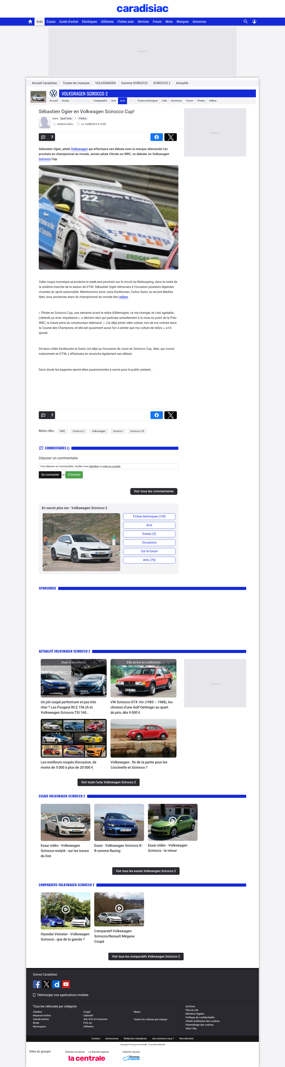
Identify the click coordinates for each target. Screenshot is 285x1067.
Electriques (89, 22)
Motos (137, 1011)
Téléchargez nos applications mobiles (62, 995)
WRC (62, 431)
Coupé (86, 1011)
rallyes (123, 297)
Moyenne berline (42, 1015)
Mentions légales (195, 1013)
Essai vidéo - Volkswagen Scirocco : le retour (167, 848)
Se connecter (50, 474)
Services (143, 22)
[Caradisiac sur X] (47, 984)
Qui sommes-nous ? (163, 1038)
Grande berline (41, 1019)
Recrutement (186, 1038)
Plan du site (192, 1010)
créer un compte (111, 466)
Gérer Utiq (191, 1028)
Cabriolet (88, 1015)
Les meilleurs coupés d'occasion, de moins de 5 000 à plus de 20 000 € (68, 764)
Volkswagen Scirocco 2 (85, 93)
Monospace (39, 1026)
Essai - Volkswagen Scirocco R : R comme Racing (118, 848)
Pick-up (87, 1022)
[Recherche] (245, 22)
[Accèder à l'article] (74, 678)
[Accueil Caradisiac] (30, 21)
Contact (96, 1038)
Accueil (54, 100)
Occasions (149, 542)
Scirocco (45, 159)
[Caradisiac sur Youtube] (66, 984)
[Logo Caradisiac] (142, 15)
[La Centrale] (87, 1061)
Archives (190, 1006)
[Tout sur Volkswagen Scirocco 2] (38, 101)
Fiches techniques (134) (149, 516)
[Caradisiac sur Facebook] (37, 984)
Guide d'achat (68, 22)
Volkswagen (79, 149)
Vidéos (213, 100)
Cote (164, 100)
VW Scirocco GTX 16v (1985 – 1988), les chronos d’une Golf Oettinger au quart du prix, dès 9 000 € (142, 707)
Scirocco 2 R (137, 431)
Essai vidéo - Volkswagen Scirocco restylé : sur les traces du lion (65, 850)
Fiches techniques (148, 100)
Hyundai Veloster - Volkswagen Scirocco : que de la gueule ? (65, 936)
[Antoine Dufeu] (44, 127)
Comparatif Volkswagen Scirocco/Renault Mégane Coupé (114, 936)
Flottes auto (125, 22)
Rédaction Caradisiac (135, 1038)
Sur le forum (149, 551)
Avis (113, 100)
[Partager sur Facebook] (157, 135)
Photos (201, 100)
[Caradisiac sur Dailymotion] (56, 984)
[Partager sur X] (171, 135)
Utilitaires (107, 22)
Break (36, 1022)
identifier (94, 466)
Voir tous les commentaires (154, 491)
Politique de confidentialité (200, 1017)
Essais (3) (149, 534)
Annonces (199, 22)
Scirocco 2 (78, 431)
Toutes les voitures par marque (150, 1019)
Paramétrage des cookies (200, 1024)
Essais (51, 22)
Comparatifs (100, 100)
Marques (183, 22)
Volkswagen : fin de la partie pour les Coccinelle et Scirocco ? (139, 764)
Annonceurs (111, 1038)
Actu (39, 22)
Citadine (37, 1011)
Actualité (182, 83)
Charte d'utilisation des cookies (203, 1021)
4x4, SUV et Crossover (95, 1019)
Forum (157, 22)
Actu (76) (149, 560)
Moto (169, 22)
